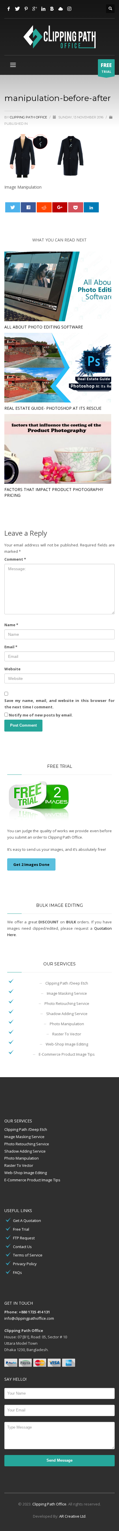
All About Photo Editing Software (43, 327)
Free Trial (21, 1229)
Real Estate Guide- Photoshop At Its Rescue (52, 408)
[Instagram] (69, 8)
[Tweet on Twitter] (12, 207)
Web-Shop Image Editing (67, 1044)
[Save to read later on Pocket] (75, 207)
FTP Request (24, 1238)
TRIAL (106, 68)
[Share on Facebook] (28, 207)
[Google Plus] (34, 8)
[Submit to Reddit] (44, 207)
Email (10, 646)
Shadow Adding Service (67, 1013)
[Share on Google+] (59, 207)
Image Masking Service (67, 993)
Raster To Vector (66, 1034)
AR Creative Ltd (72, 1516)
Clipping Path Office (49, 1504)
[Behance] (52, 8)
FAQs (17, 1272)
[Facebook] (8, 8)
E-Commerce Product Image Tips (67, 1054)
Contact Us (22, 1246)
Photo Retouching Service (66, 1003)
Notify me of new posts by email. (41, 715)
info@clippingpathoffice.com (29, 1318)
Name (11, 624)
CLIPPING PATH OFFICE (29, 117)
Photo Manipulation (67, 1023)
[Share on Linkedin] (91, 207)
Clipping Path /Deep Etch (66, 983)
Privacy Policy (25, 1263)
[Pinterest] (26, 8)
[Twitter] (17, 8)
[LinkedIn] (43, 8)
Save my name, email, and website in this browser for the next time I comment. (59, 703)
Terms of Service (27, 1255)
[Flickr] (60, 8)
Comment (15, 559)
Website (12, 668)
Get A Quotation (27, 1220)
